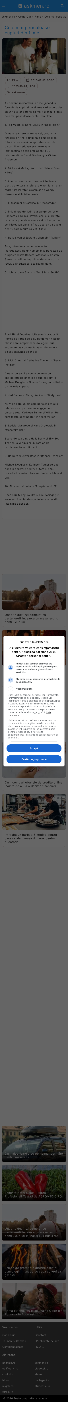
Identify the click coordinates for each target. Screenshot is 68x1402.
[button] (34, 688)
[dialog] (34, 701)
